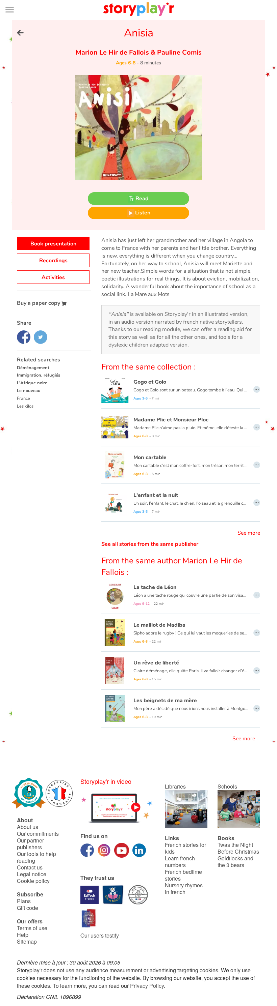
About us (27, 827)
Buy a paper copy (39, 303)
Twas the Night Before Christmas (238, 848)
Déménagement (33, 368)
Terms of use (32, 928)
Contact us (30, 867)
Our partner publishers (30, 843)
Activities (53, 277)
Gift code (27, 908)
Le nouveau (29, 391)
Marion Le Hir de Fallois (113, 52)
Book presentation (53, 243)
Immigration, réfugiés (38, 375)
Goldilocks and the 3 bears (235, 861)
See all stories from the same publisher (149, 544)
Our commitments (38, 833)
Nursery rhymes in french (184, 888)
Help (22, 935)
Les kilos (25, 406)
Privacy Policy (147, 985)
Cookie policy (33, 881)
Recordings (53, 260)
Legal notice (31, 874)
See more (248, 533)
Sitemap (27, 941)
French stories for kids (185, 848)
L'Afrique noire (32, 383)
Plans (24, 901)
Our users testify (99, 935)
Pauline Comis (178, 52)
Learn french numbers (180, 861)
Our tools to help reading (36, 857)
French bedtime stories (183, 875)
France (23, 398)
